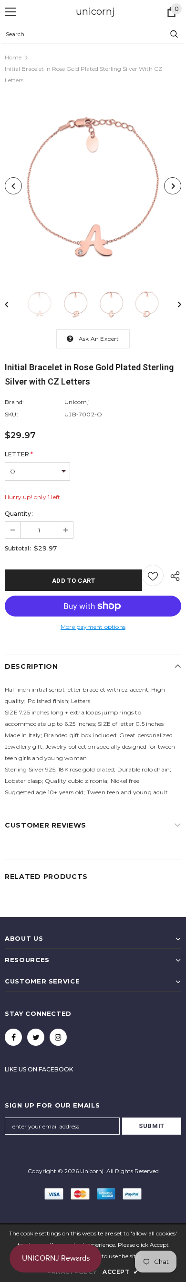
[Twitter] (35, 1037)
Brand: (14, 401)
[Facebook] (13, 1037)
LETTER (19, 454)
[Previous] (13, 185)
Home (13, 57)
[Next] (172, 185)
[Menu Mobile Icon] (10, 12)
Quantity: (19, 513)
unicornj (95, 11)
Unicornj (76, 401)
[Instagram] (58, 1037)
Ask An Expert (99, 338)
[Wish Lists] (153, 575)
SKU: (11, 414)
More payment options (93, 626)
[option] (93, 186)
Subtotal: (18, 548)
